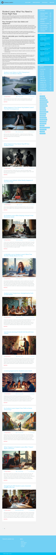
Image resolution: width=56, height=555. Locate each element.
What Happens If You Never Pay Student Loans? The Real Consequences (19, 108)
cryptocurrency (43, 123)
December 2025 (45, 84)
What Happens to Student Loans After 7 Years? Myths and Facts (18, 447)
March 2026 (45, 78)
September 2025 (45, 89)
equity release (42, 98)
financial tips (42, 133)
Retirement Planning (45, 23)
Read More (5, 101)
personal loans (43, 113)
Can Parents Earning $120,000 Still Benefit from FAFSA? (19, 332)
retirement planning (44, 111)
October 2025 (45, 87)
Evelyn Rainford (7, 96)
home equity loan (43, 119)
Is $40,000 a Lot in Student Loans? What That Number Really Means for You (18, 255)
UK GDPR (22, 546)
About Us (22, 541)
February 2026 (45, 80)
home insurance (43, 117)
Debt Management (45, 27)
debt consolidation (43, 106)
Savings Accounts (45, 16)
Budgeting (45, 21)
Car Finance (45, 30)
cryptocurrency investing (44, 127)
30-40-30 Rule (44, 2)
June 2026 (45, 72)
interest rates (42, 107)
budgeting (42, 125)
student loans (42, 115)
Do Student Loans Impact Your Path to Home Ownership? (18, 409)
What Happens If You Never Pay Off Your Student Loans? (16, 144)
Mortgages (45, 14)
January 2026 (45, 82)
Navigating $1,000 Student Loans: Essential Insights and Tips (17, 486)
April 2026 (45, 76)
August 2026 (45, 69)
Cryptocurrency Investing (45, 19)
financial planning (43, 100)
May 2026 (45, 74)
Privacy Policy (23, 543)
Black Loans (27, 2)
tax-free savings (43, 121)
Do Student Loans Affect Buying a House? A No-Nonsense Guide (19, 216)
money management (44, 102)
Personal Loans (45, 29)
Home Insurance (45, 25)
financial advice (43, 129)
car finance (42, 131)
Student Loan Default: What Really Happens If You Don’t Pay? (18, 181)
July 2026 (45, 71)
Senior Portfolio (36, 2)
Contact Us (23, 545)
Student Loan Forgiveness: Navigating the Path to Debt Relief (18, 293)
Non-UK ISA (52, 2)
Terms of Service (24, 542)
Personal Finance (45, 13)
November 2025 (45, 85)
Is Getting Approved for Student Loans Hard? (18, 371)
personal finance (43, 104)
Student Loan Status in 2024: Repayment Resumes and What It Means (16, 73)
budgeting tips (43, 109)
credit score (42, 96)
